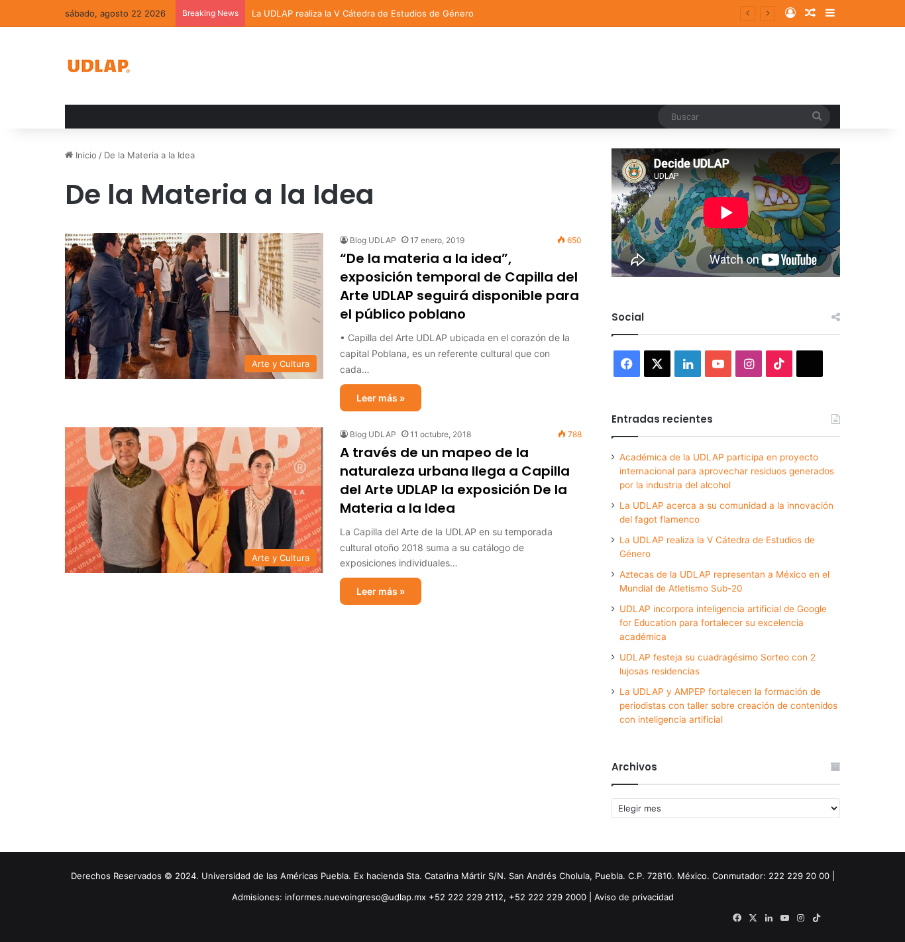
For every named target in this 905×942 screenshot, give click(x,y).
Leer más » (380, 397)
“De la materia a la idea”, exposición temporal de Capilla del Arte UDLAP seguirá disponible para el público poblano (459, 286)
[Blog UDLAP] (98, 66)
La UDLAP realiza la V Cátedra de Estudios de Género (363, 13)
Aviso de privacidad (634, 897)
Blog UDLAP (373, 240)
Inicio (85, 155)
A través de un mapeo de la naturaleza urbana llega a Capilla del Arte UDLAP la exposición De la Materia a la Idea (455, 480)
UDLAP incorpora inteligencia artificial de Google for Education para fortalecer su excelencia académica (723, 622)
